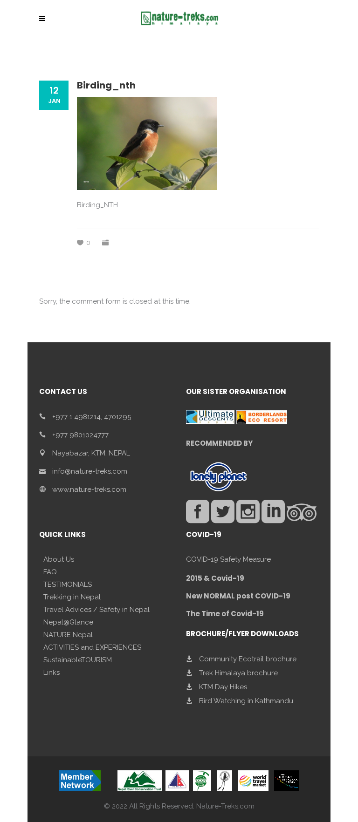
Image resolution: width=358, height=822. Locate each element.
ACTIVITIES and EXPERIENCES (92, 647)
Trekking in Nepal (72, 597)
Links (51, 672)
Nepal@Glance (68, 622)
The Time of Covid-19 (225, 613)
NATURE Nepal (68, 635)
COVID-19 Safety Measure (228, 559)
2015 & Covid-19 (215, 578)
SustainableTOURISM (77, 660)
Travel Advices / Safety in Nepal (96, 609)
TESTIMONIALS (67, 584)
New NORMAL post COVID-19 (238, 596)
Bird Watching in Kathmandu (246, 701)
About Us (58, 559)
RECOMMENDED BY (219, 443)
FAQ (50, 572)
